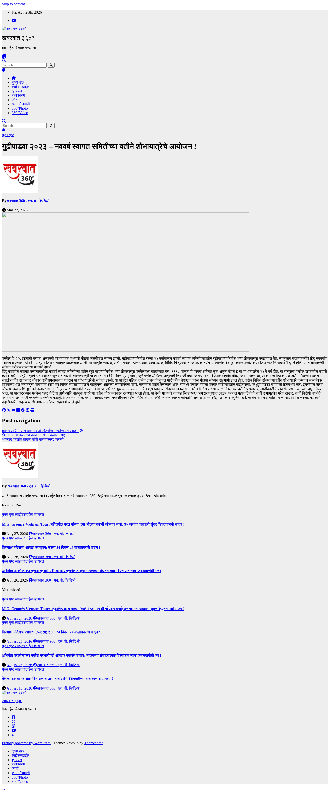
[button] (4, 60)
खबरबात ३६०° (18, 38)
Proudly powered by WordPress (26, 743)
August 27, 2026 (20, 618)
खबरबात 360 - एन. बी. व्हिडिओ (28, 201)
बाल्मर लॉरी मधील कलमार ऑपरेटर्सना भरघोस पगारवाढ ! (40, 431)
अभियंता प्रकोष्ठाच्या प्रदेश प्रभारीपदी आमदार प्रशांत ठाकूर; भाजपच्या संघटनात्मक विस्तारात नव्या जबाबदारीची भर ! (81, 571)
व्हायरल (17, 91)
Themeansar (93, 743)
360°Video (20, 113)
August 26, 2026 (20, 641)
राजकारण (18, 95)
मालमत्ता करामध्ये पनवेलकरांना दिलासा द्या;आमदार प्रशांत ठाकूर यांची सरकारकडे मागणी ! (34, 437)
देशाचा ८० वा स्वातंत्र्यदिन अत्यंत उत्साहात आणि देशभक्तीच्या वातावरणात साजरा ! (57, 679)
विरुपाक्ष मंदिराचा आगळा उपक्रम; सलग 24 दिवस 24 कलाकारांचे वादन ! (51, 547)
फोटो (15, 100)
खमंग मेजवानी (21, 104)
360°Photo (20, 108)
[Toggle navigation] (9, 57)
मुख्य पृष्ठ (18, 82)
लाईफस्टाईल (20, 87)
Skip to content (13, 4)
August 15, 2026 (20, 688)
